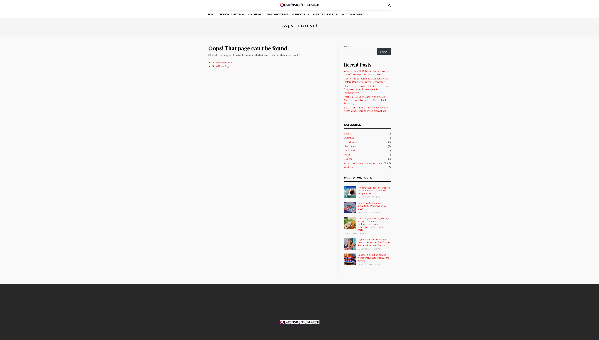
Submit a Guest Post (325, 14)
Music (347, 154)
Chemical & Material (231, 14)
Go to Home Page (221, 66)
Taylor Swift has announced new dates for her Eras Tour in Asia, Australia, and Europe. (374, 242)
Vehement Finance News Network (363, 163)
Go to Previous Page (222, 62)
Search (347, 46)
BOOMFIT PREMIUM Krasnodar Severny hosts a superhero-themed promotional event (366, 111)
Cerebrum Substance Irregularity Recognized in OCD (372, 206)
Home (211, 14)
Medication (350, 150)
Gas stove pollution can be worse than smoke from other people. (374, 258)
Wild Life (348, 167)
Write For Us (300, 14)
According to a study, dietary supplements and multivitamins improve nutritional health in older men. (373, 224)
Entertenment (352, 142)
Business (349, 137)
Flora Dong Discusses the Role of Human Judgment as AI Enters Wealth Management (366, 89)
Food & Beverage (277, 14)
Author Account (353, 14)
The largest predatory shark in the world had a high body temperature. (374, 190)
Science (348, 159)
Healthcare (255, 14)
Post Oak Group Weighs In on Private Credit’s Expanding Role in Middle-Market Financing (366, 100)
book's (347, 133)
